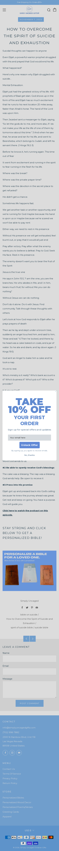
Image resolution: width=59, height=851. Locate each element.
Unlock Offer (29, 445)
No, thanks (29, 455)
